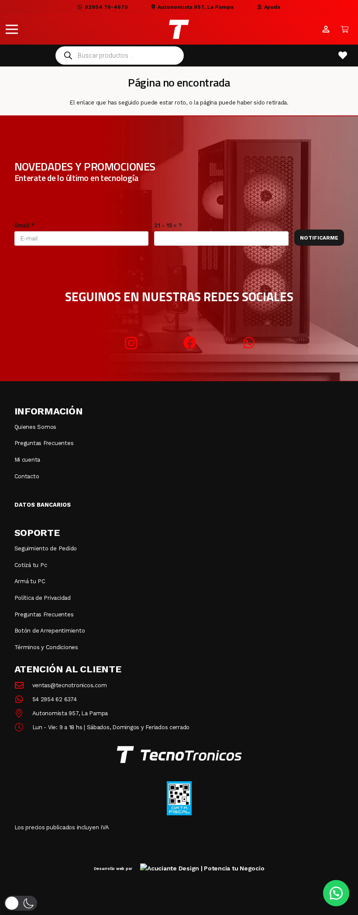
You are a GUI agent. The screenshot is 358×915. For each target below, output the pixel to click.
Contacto (26, 476)
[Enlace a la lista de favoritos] (342, 55)
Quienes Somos (35, 427)
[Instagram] (131, 343)
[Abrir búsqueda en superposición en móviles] (119, 55)
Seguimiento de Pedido (45, 548)
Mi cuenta (27, 459)
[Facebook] (190, 343)
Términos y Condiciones (46, 647)
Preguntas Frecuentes (44, 443)
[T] (179, 29)
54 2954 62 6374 (54, 699)
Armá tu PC (29, 581)
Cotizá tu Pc (30, 565)
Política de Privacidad (42, 598)
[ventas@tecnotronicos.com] (23, 685)
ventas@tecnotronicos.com (69, 685)
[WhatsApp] (249, 343)
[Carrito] (344, 29)
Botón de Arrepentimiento (49, 630)
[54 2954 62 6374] (23, 699)
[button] (12, 29)
